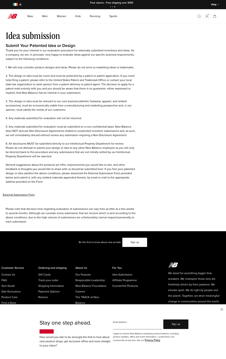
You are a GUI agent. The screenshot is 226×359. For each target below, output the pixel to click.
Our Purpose (83, 274)
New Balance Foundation (90, 286)
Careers (80, 291)
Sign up (135, 242)
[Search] (199, 16)
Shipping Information (51, 286)
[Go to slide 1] (111, 7)
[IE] (14, 4)
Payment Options (49, 291)
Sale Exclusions (10, 291)
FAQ (4, 280)
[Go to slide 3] (115, 7)
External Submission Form (19, 195)
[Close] (221, 309)
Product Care (9, 297)
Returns (43, 297)
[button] (207, 16)
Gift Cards (44, 274)
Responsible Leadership (90, 280)
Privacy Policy (152, 340)
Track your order (48, 280)
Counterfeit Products (125, 286)
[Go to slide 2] (113, 7)
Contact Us (8, 274)
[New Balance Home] (13, 16)
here (100, 169)
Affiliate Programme (124, 280)
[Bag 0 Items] (215, 16)
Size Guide (8, 286)
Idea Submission (122, 274)
